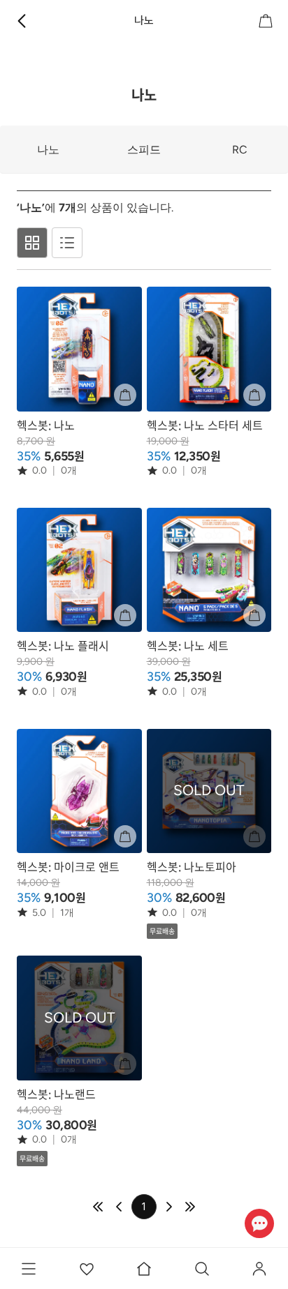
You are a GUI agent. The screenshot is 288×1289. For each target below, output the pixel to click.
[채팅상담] (259, 1223)
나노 (48, 149)
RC (239, 149)
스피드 (144, 149)
